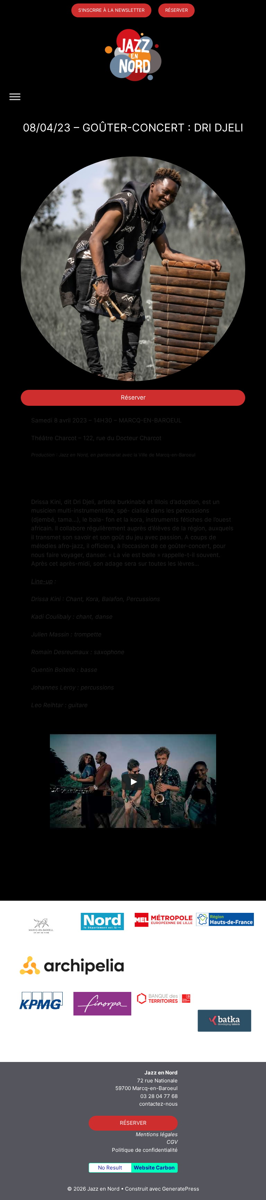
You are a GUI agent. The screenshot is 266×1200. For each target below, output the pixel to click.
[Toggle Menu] (14, 97)
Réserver (133, 397)
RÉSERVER (176, 10)
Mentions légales (157, 1134)
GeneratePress (180, 1188)
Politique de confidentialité (145, 1150)
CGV (172, 1142)
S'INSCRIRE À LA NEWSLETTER (111, 10)
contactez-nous (158, 1103)
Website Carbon (154, 1167)
